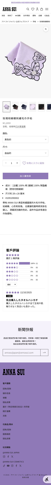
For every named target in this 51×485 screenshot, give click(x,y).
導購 (5, 397)
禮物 (34, 15)
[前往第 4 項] (32, 106)
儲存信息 (6, 393)
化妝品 (46, 15)
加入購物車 (25, 175)
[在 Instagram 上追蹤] (4, 456)
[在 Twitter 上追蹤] (12, 456)
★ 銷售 (18, 15)
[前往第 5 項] (41, 106)
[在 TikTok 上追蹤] (4, 465)
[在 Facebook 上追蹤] (8, 456)
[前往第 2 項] (15, 106)
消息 (3, 15)
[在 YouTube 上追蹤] (8, 465)
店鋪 (40, 15)
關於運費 (6, 411)
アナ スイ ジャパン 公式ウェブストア (15, 21)
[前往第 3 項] (24, 106)
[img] (13, 292)
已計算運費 (20, 126)
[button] (12, 263)
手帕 (34, 21)
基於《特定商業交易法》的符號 (16, 406)
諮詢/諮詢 (7, 388)
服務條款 (6, 434)
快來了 (10, 15)
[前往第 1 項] (6, 106)
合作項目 (26, 15)
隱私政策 (6, 402)
